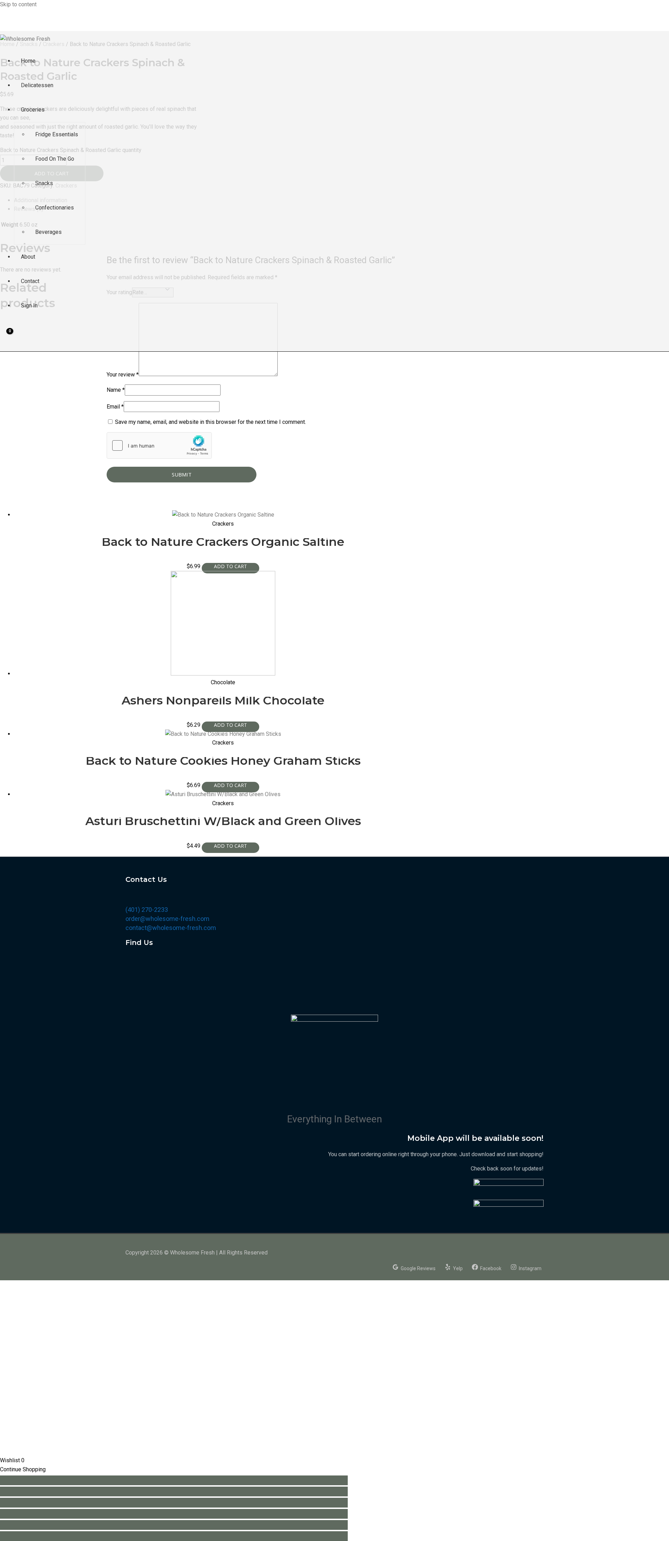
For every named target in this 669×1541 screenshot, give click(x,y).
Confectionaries (54, 207)
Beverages (48, 232)
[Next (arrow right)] (174, 1536)
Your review (123, 374)
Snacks (44, 183)
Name (116, 390)
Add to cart (230, 568)
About (28, 256)
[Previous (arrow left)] (174, 1525)
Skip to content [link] (18, 4)
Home (28, 61)
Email (115, 406)
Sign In (29, 305)
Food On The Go (54, 158)
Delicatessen (37, 85)
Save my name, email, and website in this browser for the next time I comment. (210, 422)
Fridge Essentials (56, 134)
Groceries (33, 109)
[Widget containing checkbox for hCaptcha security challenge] (159, 445)
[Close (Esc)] (174, 1480)
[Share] (174, 1491)
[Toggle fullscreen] (174, 1503)
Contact (30, 281)
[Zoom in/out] (174, 1514)
